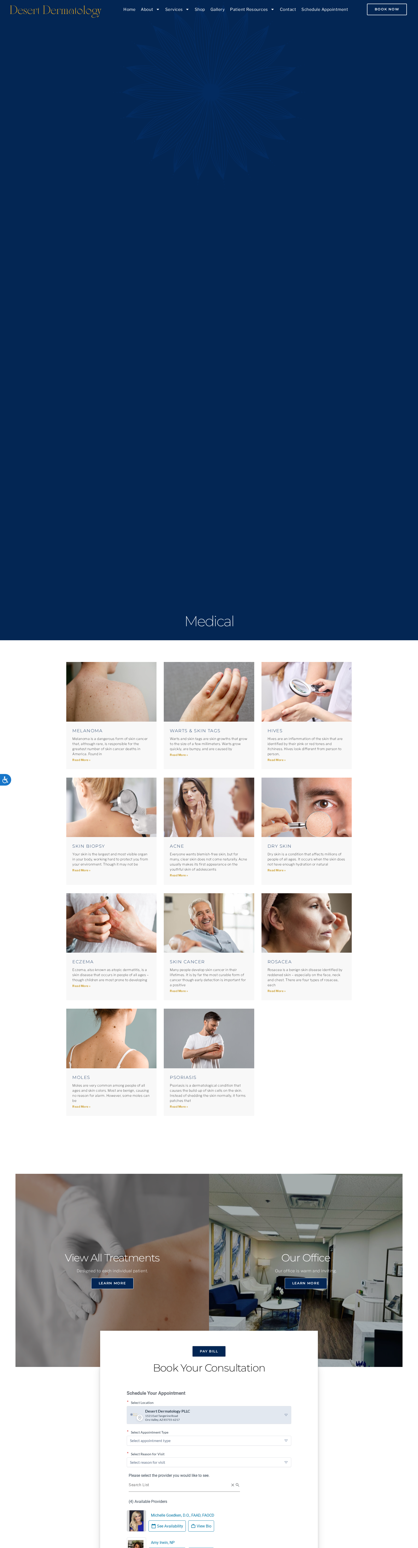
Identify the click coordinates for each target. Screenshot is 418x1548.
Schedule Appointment (324, 9)
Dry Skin (280, 846)
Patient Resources (249, 9)
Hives (275, 730)
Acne (177, 846)
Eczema (83, 961)
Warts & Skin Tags (195, 730)
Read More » (81, 760)
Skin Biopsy (88, 846)
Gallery (217, 9)
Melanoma (87, 730)
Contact (288, 9)
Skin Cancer (187, 961)
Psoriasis (183, 1077)
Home (129, 9)
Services (174, 9)
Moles (81, 1077)
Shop (200, 9)
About (147, 9)
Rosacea (280, 961)
